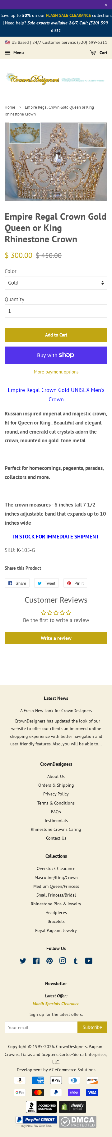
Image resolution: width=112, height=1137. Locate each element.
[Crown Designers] (42, 1111)
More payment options (56, 372)
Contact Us (56, 838)
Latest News (56, 698)
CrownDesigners (71, 1046)
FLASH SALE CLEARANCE (68, 15)
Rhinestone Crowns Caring (56, 829)
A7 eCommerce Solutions (72, 1070)
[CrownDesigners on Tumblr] (75, 962)
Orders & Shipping (56, 785)
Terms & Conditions (56, 803)
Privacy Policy (56, 794)
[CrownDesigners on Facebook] (36, 962)
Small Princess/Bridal (56, 895)
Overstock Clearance (56, 868)
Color (10, 271)
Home (10, 107)
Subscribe (92, 1027)
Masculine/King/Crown (56, 877)
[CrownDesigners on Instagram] (62, 962)
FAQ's (56, 812)
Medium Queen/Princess (56, 886)
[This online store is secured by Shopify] (72, 1111)
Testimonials (56, 820)
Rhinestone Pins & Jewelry (56, 904)
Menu (18, 52)
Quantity (14, 299)
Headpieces (56, 912)
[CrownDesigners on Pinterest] (49, 962)
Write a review (56, 638)
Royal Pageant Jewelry (56, 930)
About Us (56, 776)
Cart (102, 52)
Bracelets (56, 921)
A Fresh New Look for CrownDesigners (56, 710)
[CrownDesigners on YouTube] (88, 962)
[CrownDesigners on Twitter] (23, 962)
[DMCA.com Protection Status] (77, 1126)
